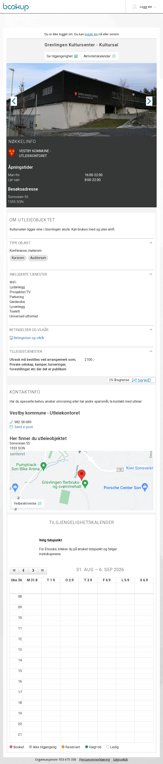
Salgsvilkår (120, 759)
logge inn (91, 34)
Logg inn (146, 6)
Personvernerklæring (94, 759)
